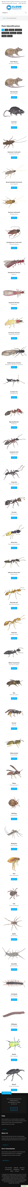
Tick (14, 904)
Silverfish (14, 964)
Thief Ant (14, 633)
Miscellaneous (5, 33)
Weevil (14, 1084)
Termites (10, 36)
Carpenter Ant (14, 452)
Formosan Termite (14, 333)
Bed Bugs (11, 30)
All (2, 30)
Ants (6, 30)
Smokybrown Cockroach (14, 242)
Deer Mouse (14, 62)
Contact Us (14, 1109)
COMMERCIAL (16, 1169)
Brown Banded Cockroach (14, 182)
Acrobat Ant (14, 392)
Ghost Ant (14, 542)
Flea (14, 873)
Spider (14, 934)
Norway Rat (14, 92)
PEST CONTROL (8, 1167)
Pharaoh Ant (14, 602)
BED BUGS (22, 1167)
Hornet (14, 723)
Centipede (14, 994)
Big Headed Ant (14, 422)
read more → (6, 1145)
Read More (14, 67)
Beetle (14, 1054)
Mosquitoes (13, 33)
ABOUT (22, 1169)
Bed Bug (14, 813)
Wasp (14, 783)
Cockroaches (18, 30)
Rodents (19, 33)
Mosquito (14, 843)
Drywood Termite (14, 302)
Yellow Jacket (14, 753)
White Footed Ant (14, 663)
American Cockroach (14, 152)
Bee (14, 693)
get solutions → (6, 1160)
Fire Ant (14, 512)
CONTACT (17, 1171)
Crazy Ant (14, 482)
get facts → (5, 1129)
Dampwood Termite (14, 272)
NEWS (11, 1171)
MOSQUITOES (8, 1169)
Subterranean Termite (14, 363)
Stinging (4, 36)
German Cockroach (14, 212)
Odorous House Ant (14, 572)
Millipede (14, 1024)
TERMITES (16, 1167)
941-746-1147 (23, 3)
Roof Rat (14, 122)
